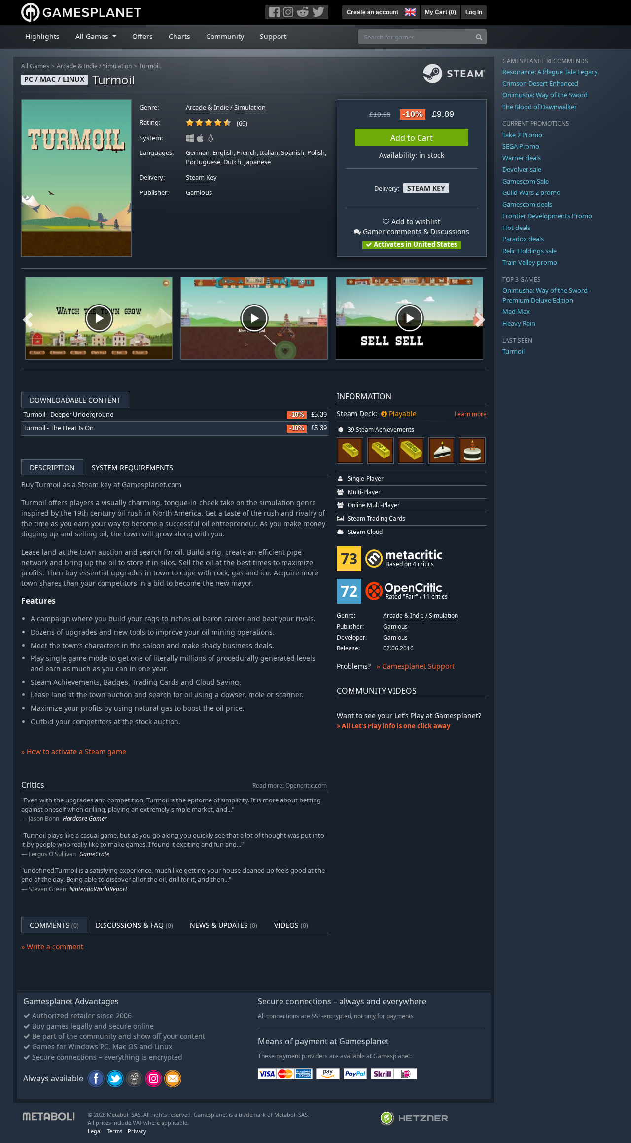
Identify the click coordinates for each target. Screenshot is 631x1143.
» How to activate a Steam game (73, 751)
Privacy (137, 1131)
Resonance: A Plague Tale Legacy (550, 71)
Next (480, 318)
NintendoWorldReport (98, 889)
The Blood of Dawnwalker (539, 106)
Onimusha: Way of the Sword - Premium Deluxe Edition (546, 295)
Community (225, 36)
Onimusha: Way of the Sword (545, 94)
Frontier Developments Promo (547, 215)
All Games (35, 66)
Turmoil (149, 66)
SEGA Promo (520, 146)
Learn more (471, 414)
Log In (473, 12)
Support (273, 36)
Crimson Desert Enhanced (540, 83)
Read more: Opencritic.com (289, 785)
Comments (54, 925)
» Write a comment (52, 946)
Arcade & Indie (77, 66)
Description (52, 467)
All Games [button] (92, 36)
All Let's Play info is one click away (395, 726)
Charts (179, 36)
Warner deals (521, 157)
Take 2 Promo (522, 134)
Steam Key (201, 177)
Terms (114, 1131)
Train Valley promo (529, 262)
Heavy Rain (518, 323)
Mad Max (516, 311)
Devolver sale (521, 169)
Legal (95, 1131)
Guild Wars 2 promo (531, 192)
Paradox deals (523, 238)
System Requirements (132, 467)
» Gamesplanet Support (416, 666)
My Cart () (440, 12)
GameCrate (94, 854)
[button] (409, 11)
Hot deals (516, 227)
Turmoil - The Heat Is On (58, 428)
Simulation (117, 66)
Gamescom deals (527, 204)
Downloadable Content (75, 400)
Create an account (372, 12)
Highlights (42, 36)
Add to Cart (411, 137)
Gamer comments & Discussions (415, 231)
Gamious (199, 193)
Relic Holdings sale (529, 250)
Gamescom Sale (525, 181)
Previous (27, 318)
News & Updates (223, 925)
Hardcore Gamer (85, 818)
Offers (142, 36)
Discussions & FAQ (134, 925)
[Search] (479, 36)
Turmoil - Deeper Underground (68, 414)
